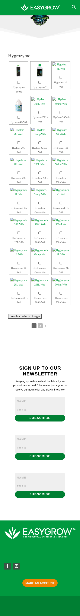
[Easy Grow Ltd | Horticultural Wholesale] (40, 8)
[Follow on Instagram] (16, 566)
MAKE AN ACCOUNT (40, 583)
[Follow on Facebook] (7, 566)
